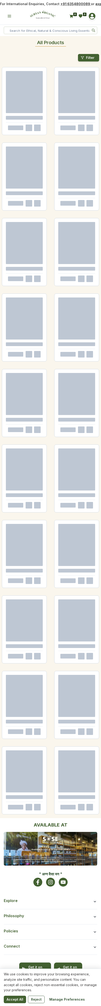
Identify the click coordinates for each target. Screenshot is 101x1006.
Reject (36, 999)
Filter (90, 58)
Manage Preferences (67, 999)
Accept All (15, 999)
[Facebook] (37, 882)
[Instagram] (50, 882)
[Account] (92, 16)
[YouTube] (63, 882)
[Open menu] (9, 16)
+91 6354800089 (75, 4)
